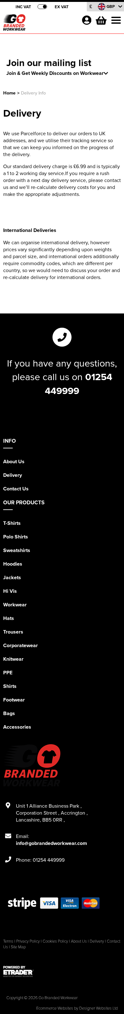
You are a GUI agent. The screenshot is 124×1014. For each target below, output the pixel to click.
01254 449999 (78, 384)
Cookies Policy (55, 941)
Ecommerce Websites (54, 1008)
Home (9, 92)
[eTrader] (62, 971)
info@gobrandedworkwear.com (51, 843)
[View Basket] (100, 19)
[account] (86, 20)
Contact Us (16, 488)
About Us (13, 461)
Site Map (18, 947)
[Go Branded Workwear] (39, 24)
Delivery (12, 475)
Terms (8, 941)
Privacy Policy (28, 941)
